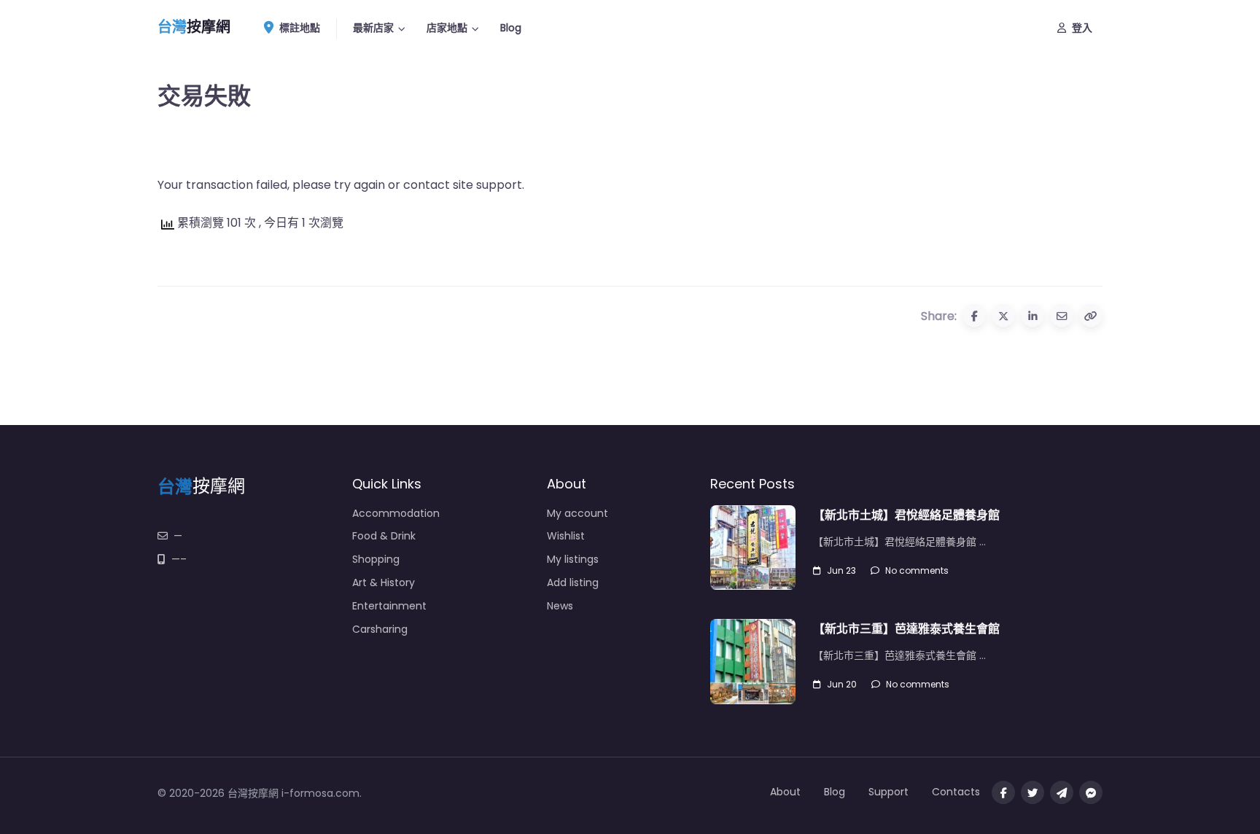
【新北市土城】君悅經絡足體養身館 (906, 515)
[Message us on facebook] (1090, 792)
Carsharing (380, 629)
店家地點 (447, 27)
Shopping (376, 559)
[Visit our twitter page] (1032, 792)
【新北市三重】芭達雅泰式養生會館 (906, 628)
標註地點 (299, 27)
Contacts (956, 791)
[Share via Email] (1061, 315)
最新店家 (373, 27)
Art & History (383, 582)
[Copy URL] (1090, 315)
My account (577, 513)
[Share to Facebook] (974, 315)
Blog (510, 27)
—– (179, 559)
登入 (1082, 27)
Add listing (573, 582)
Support (888, 791)
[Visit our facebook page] (1003, 792)
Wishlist (566, 536)
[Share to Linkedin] (1032, 315)
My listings (573, 559)
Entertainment (389, 606)
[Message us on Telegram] (1061, 792)
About (785, 791)
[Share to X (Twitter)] (1003, 315)
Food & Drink (384, 536)
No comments (917, 570)
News (560, 606)
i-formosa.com (320, 793)
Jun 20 (842, 684)
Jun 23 (841, 570)
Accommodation (396, 513)
